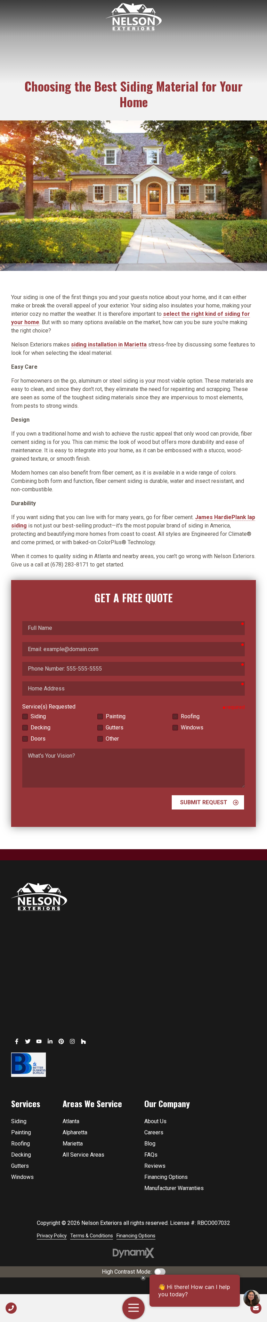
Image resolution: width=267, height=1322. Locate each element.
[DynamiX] (133, 1253)
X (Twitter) (27, 1041)
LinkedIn (50, 1041)
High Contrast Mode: (127, 1271)
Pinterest (61, 1041)
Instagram (72, 1041)
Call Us (11, 1308)
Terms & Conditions (91, 1235)
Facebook (16, 1041)
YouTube (38, 1041)
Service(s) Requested (48, 706)
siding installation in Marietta (109, 344)
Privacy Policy (52, 1235)
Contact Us (255, 1308)
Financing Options (135, 1235)
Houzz (83, 1041)
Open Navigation (133, 1308)
